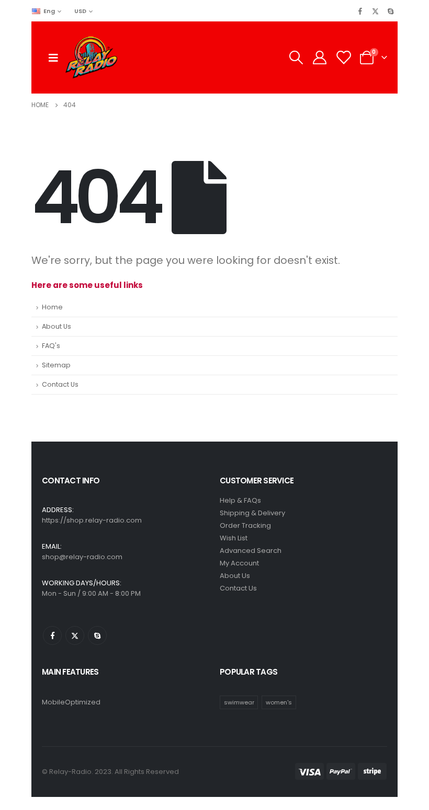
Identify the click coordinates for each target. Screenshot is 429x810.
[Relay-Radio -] (91, 57)
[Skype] (390, 11)
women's (279, 702)
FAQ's (51, 345)
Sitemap (56, 365)
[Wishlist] (343, 57)
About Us (56, 326)
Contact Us (60, 384)
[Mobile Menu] (53, 57)
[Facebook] (360, 11)
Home (52, 307)
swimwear (239, 702)
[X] (375, 11)
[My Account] (319, 57)
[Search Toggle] (296, 57)
